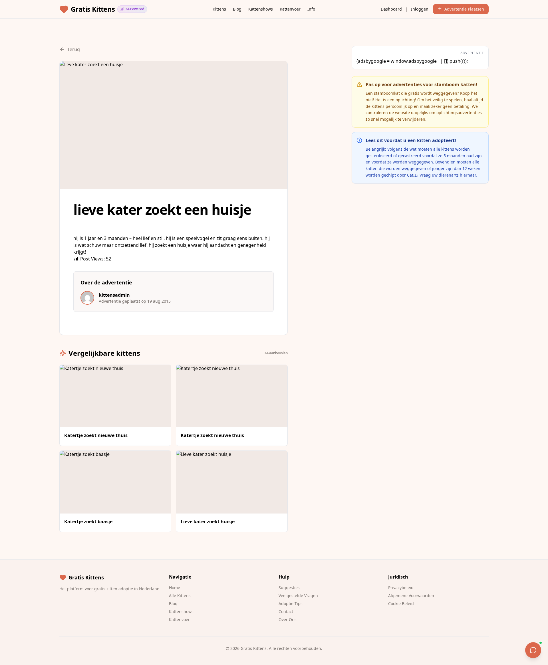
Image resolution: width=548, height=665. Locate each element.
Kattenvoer (290, 9)
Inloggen (419, 9)
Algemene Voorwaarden (411, 595)
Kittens (219, 9)
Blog (237, 9)
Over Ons (288, 619)
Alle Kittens (180, 595)
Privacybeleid (401, 587)
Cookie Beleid (401, 603)
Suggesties (289, 587)
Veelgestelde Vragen (298, 595)
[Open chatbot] (533, 650)
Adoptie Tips (291, 603)
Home (174, 587)
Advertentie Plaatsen (464, 9)
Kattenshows (260, 9)
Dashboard (391, 9)
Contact (286, 611)
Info (311, 9)
